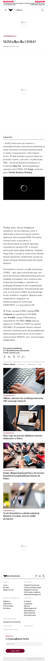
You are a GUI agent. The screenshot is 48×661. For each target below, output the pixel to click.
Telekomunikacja (9, 36)
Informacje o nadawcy (32, 592)
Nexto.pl (27, 606)
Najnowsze (31, 364)
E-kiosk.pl (27, 601)
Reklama (6, 601)
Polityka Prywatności (31, 585)
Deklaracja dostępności (32, 594)
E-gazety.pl (28, 604)
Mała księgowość (30, 608)
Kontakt (6, 587)
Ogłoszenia (7, 604)
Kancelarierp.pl (29, 611)
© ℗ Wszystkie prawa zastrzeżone (16, 350)
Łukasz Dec (7, 137)
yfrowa (18, 10)
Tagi (39, 364)
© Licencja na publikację (12, 348)
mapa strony (7, 626)
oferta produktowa (10, 629)
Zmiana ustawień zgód (32, 587)
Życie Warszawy (30, 615)
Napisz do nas (8, 590)
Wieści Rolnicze (29, 613)
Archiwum (7, 608)
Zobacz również (9, 364)
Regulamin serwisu (31, 590)
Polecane (21, 364)
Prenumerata (8, 606)
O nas (5, 585)
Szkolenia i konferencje (11, 622)
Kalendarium (28, 626)
